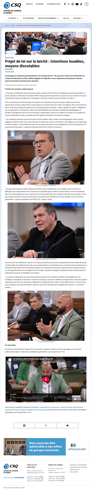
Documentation (53, 4)
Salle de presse (75, 469)
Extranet (40, 4)
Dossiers (77, 18)
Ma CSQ (66, 18)
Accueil (7, 25)
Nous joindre (74, 472)
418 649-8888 (60, 476)
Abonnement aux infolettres (78, 467)
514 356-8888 (38, 477)
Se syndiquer (28, 18)
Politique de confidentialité (78, 465)
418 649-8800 (59, 480)
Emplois (29, 4)
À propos (12, 18)
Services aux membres (47, 18)
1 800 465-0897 (39, 479)
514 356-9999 (38, 481)
